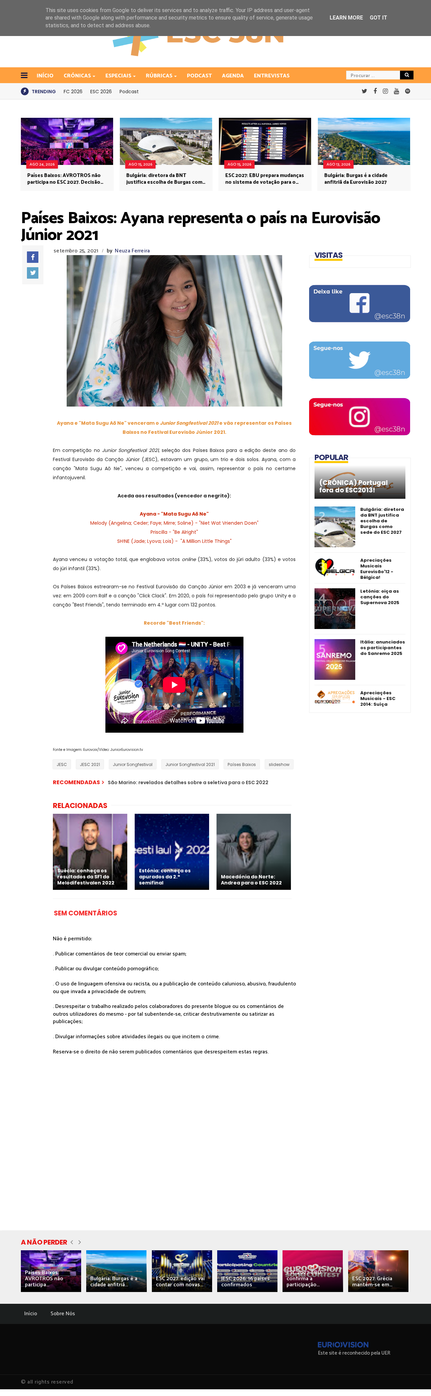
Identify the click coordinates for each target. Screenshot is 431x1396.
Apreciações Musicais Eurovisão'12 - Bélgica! (376, 568)
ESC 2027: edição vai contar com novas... (180, 1281)
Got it (378, 17)
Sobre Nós (63, 1313)
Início (30, 1313)
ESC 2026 (101, 91)
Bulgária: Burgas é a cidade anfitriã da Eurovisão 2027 (356, 179)
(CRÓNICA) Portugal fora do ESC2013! (353, 486)
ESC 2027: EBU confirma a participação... (304, 1278)
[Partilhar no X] (32, 273)
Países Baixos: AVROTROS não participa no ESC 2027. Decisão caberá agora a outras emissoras (66, 179)
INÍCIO (45, 75)
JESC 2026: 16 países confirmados (245, 1281)
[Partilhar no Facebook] (32, 257)
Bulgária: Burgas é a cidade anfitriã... (113, 1281)
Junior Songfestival (133, 764)
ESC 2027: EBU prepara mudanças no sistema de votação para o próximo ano (264, 179)
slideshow (279, 764)
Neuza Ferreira (132, 250)
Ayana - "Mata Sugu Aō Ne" (174, 514)
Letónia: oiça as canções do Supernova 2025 (379, 596)
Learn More (346, 17)
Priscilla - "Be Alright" (174, 532)
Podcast (199, 75)
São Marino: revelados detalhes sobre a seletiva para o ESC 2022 (188, 782)
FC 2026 (73, 91)
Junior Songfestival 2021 (190, 764)
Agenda (233, 75)
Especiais (118, 75)
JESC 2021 (90, 764)
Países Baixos (242, 764)
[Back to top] (414, 1380)
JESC (62, 764)
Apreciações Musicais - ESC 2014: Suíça (377, 698)
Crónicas (77, 75)
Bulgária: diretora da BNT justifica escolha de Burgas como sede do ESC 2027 (166, 179)
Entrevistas (272, 75)
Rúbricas (159, 75)
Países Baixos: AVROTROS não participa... (44, 1278)
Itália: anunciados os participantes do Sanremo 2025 (382, 647)
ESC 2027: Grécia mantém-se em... (372, 1281)
